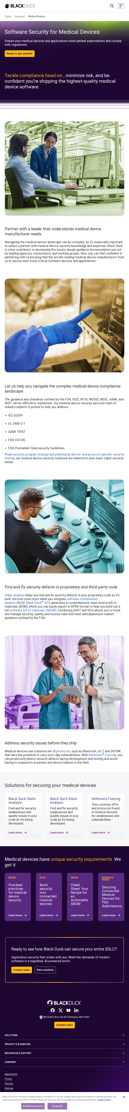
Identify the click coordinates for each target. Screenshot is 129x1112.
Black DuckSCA (38, 603)
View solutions (45, 969)
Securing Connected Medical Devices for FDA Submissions (112, 896)
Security (9, 1083)
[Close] (124, 1097)
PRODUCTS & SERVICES (18, 1044)
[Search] (112, 6)
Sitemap (9, 1088)
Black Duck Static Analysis (22, 801)
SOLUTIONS (11, 1035)
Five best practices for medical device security (17, 892)
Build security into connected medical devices (48, 894)
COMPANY (10, 1062)
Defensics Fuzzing (102, 755)
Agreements (11, 1074)
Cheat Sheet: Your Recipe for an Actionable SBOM (79, 894)
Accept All (57, 1106)
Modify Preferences (33, 1106)
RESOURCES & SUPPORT (18, 1053)
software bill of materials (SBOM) (33, 610)
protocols (63, 751)
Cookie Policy (104, 1100)
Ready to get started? (20, 53)
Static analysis (15, 595)
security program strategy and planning (40, 454)
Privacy (8, 1079)
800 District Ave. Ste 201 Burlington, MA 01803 (66, 1017)
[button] (121, 6)
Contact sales (21, 969)
